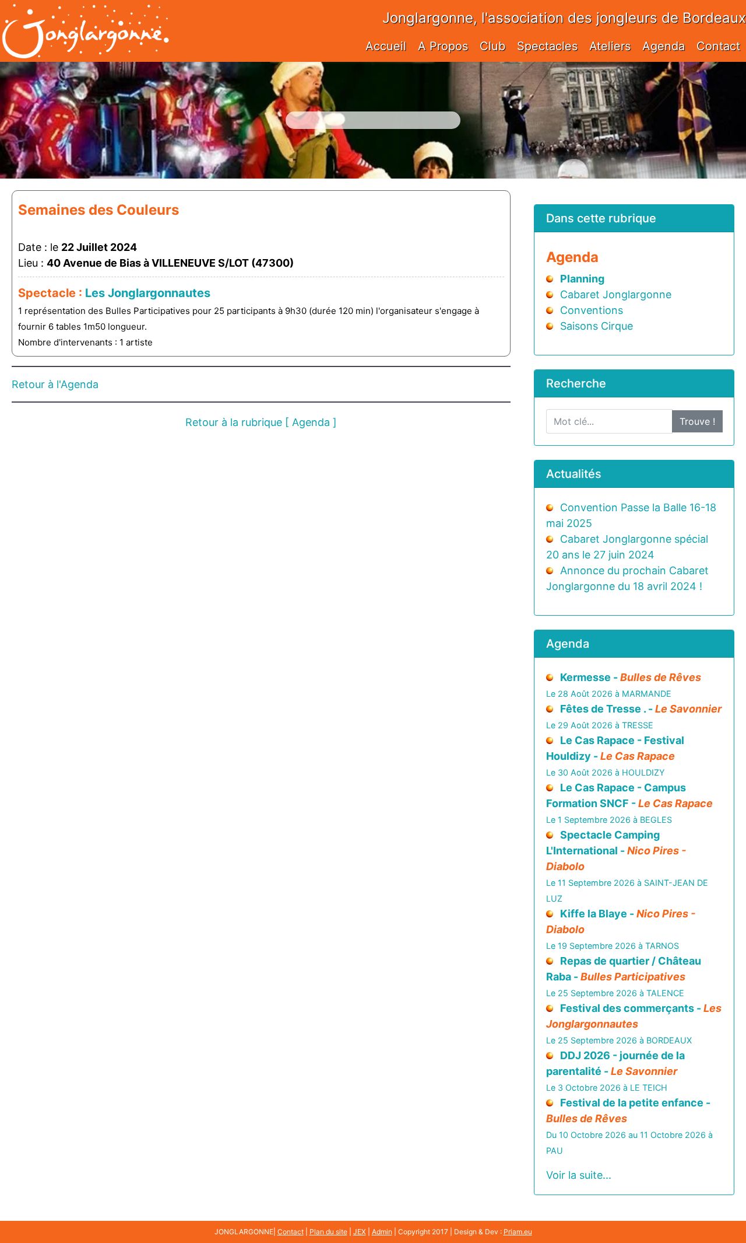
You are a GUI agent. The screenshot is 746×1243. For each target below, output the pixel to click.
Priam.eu (518, 1231)
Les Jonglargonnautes (147, 293)
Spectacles (547, 46)
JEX (359, 1231)
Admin (382, 1231)
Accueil (385, 46)
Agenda (663, 46)
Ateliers (610, 46)
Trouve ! (697, 421)
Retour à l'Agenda (55, 384)
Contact (718, 46)
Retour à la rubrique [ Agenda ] (261, 422)
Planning (582, 279)
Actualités (573, 473)
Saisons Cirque (596, 326)
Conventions (591, 310)
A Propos (443, 46)
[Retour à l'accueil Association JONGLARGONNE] (85, 19)
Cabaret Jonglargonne (615, 294)
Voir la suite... (578, 1175)
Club (492, 46)
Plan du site (328, 1231)
